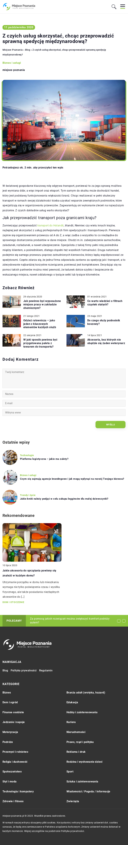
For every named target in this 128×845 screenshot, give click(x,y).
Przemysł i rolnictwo (15, 751)
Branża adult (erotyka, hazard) (85, 692)
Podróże (7, 742)
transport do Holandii (50, 225)
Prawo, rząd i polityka (80, 742)
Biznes (6, 692)
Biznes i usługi (11, 62)
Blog (5, 670)
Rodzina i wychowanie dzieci (84, 761)
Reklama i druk (76, 751)
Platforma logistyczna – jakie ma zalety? (44, 458)
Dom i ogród (10, 702)
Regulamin (46, 670)
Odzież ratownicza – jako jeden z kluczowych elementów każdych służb (39, 324)
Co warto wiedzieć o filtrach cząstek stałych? (104, 302)
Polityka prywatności (24, 670)
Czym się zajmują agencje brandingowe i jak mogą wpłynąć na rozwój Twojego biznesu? (72, 478)
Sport (69, 771)
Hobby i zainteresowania (82, 712)
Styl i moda (9, 781)
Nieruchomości (75, 732)
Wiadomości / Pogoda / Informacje (88, 791)
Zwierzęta (72, 801)
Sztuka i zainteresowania (82, 781)
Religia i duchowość (15, 761)
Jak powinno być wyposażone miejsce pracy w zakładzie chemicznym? (42, 304)
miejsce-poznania (13, 70)
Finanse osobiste (13, 712)
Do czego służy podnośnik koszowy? (103, 322)
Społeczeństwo (12, 771)
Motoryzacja (10, 732)
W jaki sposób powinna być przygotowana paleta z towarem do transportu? (40, 343)
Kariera (71, 722)
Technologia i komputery (18, 791)
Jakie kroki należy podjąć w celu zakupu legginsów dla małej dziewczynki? (64, 498)
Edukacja (72, 702)
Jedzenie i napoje (13, 722)
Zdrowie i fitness (13, 801)
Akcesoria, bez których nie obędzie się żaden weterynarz (106, 341)
